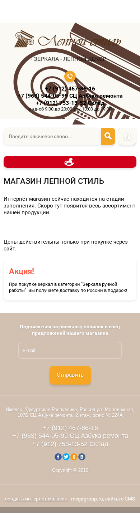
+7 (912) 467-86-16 (70, 88)
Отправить (70, 375)
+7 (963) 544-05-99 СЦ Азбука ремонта (70, 95)
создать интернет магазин (36, 499)
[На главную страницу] (68, 41)
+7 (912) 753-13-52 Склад (70, 102)
